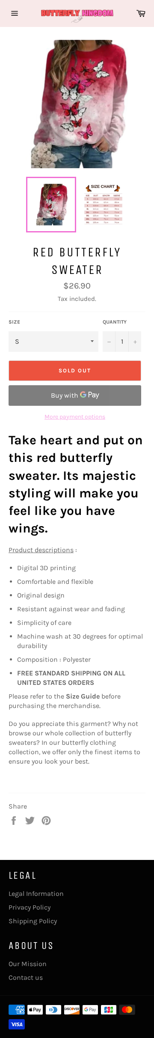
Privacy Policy (29, 907)
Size (14, 322)
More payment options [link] (74, 416)
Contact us (26, 977)
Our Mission (28, 964)
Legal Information (36, 893)
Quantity (115, 322)
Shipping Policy (33, 921)
